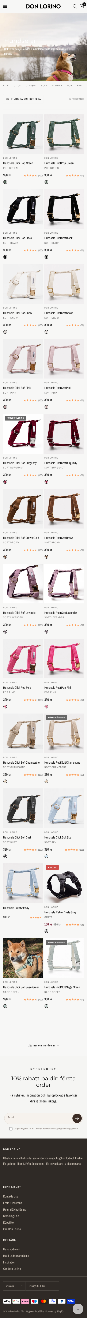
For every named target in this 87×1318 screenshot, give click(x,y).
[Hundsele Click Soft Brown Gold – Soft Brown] (23, 509)
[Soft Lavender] (5, 631)
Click (17, 85)
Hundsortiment (11, 1249)
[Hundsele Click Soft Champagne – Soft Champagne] (23, 733)
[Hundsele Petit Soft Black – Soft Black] (64, 209)
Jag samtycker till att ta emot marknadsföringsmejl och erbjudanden (46, 1128)
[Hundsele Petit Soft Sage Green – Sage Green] (64, 958)
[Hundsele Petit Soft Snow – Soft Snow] (64, 284)
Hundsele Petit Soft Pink (57, 388)
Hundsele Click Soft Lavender (19, 613)
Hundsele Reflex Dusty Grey (60, 912)
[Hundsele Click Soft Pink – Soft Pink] (23, 359)
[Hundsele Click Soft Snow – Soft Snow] (23, 284)
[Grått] (46, 931)
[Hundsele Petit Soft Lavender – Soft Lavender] (64, 583)
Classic (31, 85)
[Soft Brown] (5, 556)
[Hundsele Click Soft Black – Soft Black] (23, 209)
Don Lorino (10, 158)
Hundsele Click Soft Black (17, 238)
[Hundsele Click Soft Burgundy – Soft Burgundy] (23, 434)
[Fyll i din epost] (77, 1118)
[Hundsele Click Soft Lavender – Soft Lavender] (23, 583)
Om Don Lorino (12, 1229)
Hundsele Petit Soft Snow (58, 313)
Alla (6, 85)
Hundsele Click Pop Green (18, 163)
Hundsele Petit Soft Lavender (60, 613)
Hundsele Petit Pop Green (59, 163)
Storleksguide (11, 1216)
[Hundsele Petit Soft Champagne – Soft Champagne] (64, 733)
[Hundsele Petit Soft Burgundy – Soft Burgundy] (64, 434)
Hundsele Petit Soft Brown (58, 538)
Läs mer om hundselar (41, 1045)
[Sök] (74, 6)
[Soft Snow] (5, 332)
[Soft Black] (5, 257)
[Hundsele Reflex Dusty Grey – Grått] (64, 883)
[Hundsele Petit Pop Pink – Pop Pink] (64, 658)
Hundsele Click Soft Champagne (21, 762)
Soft (44, 85)
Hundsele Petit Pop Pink (57, 688)
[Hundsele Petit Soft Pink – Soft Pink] (64, 359)
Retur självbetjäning (14, 1209)
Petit (80, 85)
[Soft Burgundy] (5, 482)
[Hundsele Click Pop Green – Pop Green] (23, 134)
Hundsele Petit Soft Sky (16, 908)
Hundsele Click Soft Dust (17, 837)
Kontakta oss (10, 1196)
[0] (81, 6)
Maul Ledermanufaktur (16, 1256)
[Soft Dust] (5, 856)
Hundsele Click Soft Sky (57, 837)
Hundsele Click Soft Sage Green (21, 987)
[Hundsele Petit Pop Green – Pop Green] (64, 134)
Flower (57, 85)
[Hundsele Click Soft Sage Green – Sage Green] (23, 958)
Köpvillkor (9, 1222)
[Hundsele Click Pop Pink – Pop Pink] (23, 658)
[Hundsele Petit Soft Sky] (23, 883)
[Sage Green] (5, 1006)
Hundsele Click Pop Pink (17, 688)
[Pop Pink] (5, 706)
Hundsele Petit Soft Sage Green (62, 987)
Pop (69, 85)
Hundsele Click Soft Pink (17, 388)
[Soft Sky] (46, 856)
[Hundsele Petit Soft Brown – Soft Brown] (64, 509)
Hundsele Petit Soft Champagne (62, 762)
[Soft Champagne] (5, 781)
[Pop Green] (5, 182)
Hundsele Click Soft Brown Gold (21, 538)
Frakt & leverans (12, 1203)
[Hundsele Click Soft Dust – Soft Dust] (23, 808)
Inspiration (9, 1262)
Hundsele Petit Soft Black (58, 238)
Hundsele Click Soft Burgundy (20, 463)
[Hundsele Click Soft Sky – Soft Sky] (64, 808)
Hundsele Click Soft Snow (17, 313)
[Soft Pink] (5, 407)
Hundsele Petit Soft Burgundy (60, 463)
